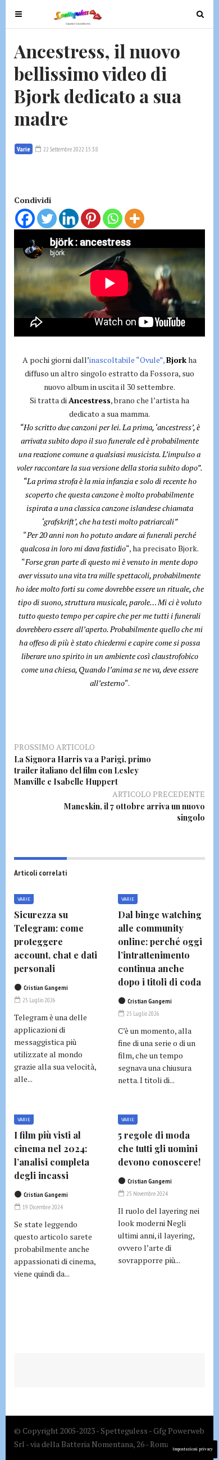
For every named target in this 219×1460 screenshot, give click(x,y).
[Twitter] (47, 218)
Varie (23, 149)
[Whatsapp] (112, 218)
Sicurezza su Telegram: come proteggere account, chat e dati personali (55, 941)
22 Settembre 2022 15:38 (70, 149)
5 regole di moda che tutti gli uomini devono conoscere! (159, 1148)
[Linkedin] (69, 218)
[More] (134, 218)
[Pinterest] (91, 218)
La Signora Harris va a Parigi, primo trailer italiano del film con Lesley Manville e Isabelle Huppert (82, 770)
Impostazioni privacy (192, 1449)
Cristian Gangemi (46, 988)
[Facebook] (25, 218)
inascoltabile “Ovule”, (127, 359)
